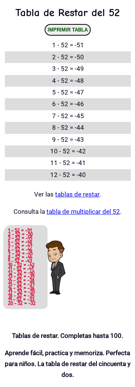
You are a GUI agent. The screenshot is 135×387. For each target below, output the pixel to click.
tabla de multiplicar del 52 (83, 211)
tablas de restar (77, 194)
